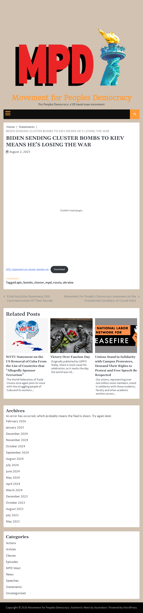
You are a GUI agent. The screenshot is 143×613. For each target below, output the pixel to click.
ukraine (68, 283)
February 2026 (16, 421)
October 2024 (15, 446)
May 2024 (13, 478)
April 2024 (13, 484)
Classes (11, 556)
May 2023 (13, 522)
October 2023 (15, 503)
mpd (48, 283)
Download (59, 269)
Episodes (12, 562)
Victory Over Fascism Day (70, 357)
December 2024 (17, 434)
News (10, 574)
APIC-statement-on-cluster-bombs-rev (27, 269)
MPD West (13, 568)
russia (57, 283)
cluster (39, 283)
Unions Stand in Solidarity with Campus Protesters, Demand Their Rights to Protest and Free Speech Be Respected (116, 366)
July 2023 (12, 515)
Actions (11, 543)
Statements (12, 278)
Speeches (12, 581)
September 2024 (17, 453)
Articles (11, 549)
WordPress (130, 607)
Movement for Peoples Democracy (71, 97)
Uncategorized (16, 593)
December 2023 (17, 496)
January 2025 (15, 428)
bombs (28, 283)
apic (19, 283)
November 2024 (17, 440)
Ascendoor (100, 607)
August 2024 (15, 459)
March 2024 (14, 490)
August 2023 (14, 509)
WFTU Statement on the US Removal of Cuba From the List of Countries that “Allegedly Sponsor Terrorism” (26, 366)
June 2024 (13, 471)
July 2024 (12, 465)
